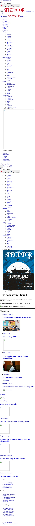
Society (9, 60)
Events (5, 27)
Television (9, 78)
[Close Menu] (1, 166)
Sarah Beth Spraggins (6, 455)
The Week (9, 96)
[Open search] (1, 164)
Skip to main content (5, 0)
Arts (8, 69)
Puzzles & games (11, 107)
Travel (8, 87)
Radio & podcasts (11, 77)
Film (8, 74)
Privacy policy (7, 495)
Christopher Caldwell (5, 473)
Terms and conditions (9, 497)
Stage (8, 80)
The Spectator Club (8, 515)
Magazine (9, 40)
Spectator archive (8, 512)
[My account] (2, 14)
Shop (4, 32)
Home (5, 19)
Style (8, 92)
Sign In (4, 164)
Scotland (9, 66)
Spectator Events (7, 514)
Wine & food (10, 86)
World (8, 62)
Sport (8, 90)
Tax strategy (6, 498)
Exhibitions (10, 72)
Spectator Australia (8, 508)
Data (8, 63)
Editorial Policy (7, 487)
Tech (8, 39)
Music (8, 75)
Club (4, 29)
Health (8, 93)
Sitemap (5, 501)
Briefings (5, 26)
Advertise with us (8, 484)
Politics (9, 34)
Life (4, 81)
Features (9, 98)
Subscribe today (7, 522)
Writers (5, 21)
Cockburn (9, 36)
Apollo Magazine (8, 509)
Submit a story (7, 486)
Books (8, 71)
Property (9, 89)
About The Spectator (9, 494)
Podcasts (5, 24)
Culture (9, 37)
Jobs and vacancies (8, 500)
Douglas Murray (4, 436)
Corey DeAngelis (8, 314)
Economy (9, 65)
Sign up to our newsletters (10, 524)
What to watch (11, 84)
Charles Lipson (7, 383)
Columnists (10, 99)
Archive (5, 30)
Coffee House (7, 57)
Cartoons (9, 105)
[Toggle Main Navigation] (1, 11)
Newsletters (6, 23)
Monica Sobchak (7, 353)
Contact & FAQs (7, 483)
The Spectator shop (8, 511)
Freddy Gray (6, 333)
